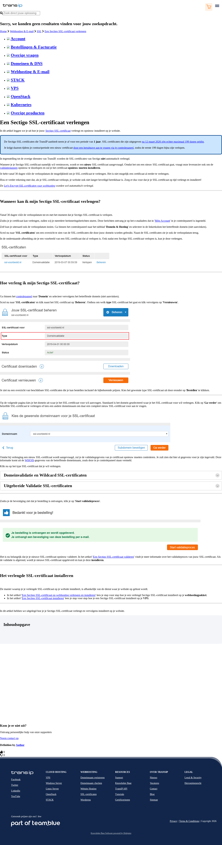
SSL (39, 31)
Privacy (173, 821)
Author (20, 745)
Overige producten (27, 113)
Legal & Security (193, 777)
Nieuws (153, 777)
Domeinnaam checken (91, 783)
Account (18, 38)
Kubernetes (21, 104)
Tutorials (119, 794)
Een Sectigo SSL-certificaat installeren (43, 598)
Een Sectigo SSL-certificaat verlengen (65, 31)
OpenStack (20, 96)
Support (119, 777)
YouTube (15, 796)
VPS (15, 88)
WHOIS (29, 460)
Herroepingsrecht (193, 783)
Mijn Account (162, 220)
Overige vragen (25, 55)
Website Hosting (88, 788)
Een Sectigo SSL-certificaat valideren (113, 556)
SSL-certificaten (88, 794)
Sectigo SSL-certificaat (58, 130)
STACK (18, 80)
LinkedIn (15, 790)
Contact (153, 788)
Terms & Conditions (189, 821)
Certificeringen (122, 800)
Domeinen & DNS (26, 63)
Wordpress (85, 800)
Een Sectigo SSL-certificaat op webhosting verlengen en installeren (58, 595)
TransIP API (121, 788)
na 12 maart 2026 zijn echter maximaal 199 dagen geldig (173, 141)
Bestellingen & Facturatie (34, 47)
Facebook (15, 779)
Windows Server (54, 783)
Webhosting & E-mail (22, 31)
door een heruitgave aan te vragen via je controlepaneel (103, 147)
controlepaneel (24, 296)
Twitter (14, 785)
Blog (152, 794)
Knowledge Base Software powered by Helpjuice (111, 833)
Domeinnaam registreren (92, 777)
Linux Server (52, 788)
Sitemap (154, 800)
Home (3, 31)
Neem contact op (9, 738)
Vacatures (154, 783)
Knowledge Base (123, 783)
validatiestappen (9, 167)
